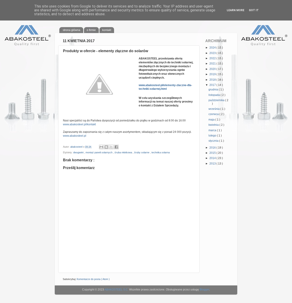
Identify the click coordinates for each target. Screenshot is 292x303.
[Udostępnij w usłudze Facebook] (116, 147)
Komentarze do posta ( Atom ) (93, 279)
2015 (212, 152)
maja (212, 119)
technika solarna (160, 152)
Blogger (204, 289)
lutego (213, 135)
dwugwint (78, 152)
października (217, 100)
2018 (212, 79)
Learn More (235, 10)
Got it (254, 10)
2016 (212, 147)
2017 (212, 85)
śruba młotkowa (124, 152)
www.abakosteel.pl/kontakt (79, 124)
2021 (212, 63)
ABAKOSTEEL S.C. (116, 289)
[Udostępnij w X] (111, 147)
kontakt (106, 30)
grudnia (214, 89)
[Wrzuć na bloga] (106, 147)
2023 (212, 53)
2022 (212, 58)
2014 (212, 158)
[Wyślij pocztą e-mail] (101, 147)
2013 (212, 163)
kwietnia (214, 124)
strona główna (71, 30)
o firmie (91, 30)
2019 (212, 74)
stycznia (214, 140)
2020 (212, 69)
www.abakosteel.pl (74, 135)
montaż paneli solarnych (99, 152)
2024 (212, 47)
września (214, 108)
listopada (215, 95)
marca (213, 130)
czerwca (214, 114)
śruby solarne (142, 152)
